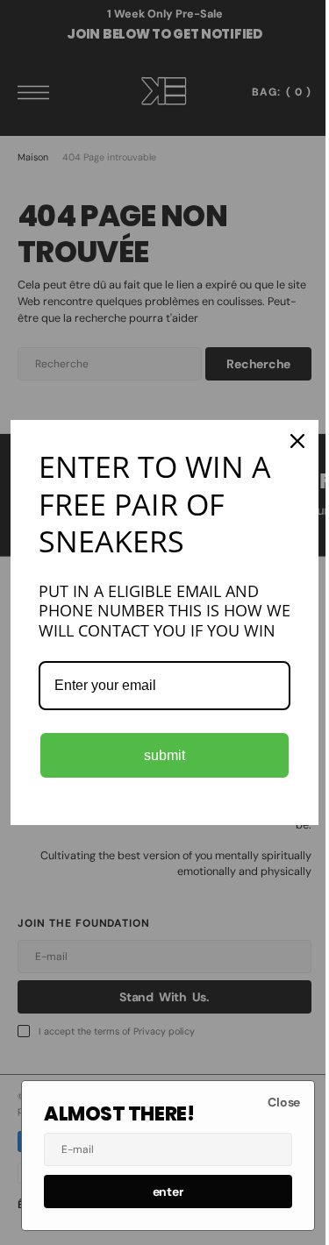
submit (158, 765)
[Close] (284, 431)
